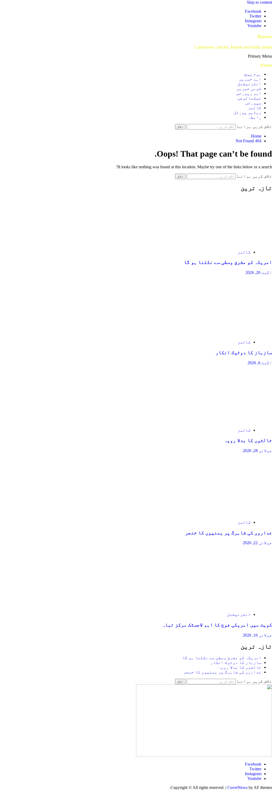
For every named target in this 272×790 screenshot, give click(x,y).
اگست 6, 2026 (260, 362)
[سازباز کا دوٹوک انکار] (221, 333)
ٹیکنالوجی (249, 98)
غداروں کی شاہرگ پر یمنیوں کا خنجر (228, 532)
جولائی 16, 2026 (257, 635)
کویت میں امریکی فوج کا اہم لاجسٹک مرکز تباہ (217, 625)
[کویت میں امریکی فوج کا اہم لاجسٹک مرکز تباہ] (221, 605)
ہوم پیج (252, 74)
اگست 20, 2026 (258, 272)
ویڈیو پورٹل (247, 112)
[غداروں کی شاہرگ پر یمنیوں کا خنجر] (221, 513)
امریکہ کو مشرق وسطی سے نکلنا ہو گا (228, 262)
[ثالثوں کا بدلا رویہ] (221, 421)
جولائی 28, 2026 (257, 450)
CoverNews (237, 787)
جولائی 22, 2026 (257, 542)
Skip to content (259, 2)
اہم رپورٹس (248, 93)
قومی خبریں (248, 88)
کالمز (254, 107)
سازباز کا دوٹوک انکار (243, 352)
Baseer (264, 36)
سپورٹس (253, 103)
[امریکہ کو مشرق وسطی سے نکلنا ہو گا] (221, 243)
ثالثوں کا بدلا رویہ (248, 440)
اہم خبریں (250, 79)
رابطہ (254, 117)
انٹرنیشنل (249, 83)
